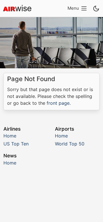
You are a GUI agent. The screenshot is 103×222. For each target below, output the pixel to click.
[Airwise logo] (17, 8)
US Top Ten (16, 144)
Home (9, 136)
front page (58, 103)
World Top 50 (69, 144)
